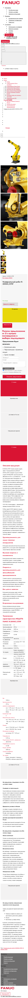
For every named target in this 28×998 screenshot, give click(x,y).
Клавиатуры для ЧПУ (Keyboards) (11, 99)
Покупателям (8, 8)
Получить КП (9, 35)
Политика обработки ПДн (15, 372)
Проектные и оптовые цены (15, 20)
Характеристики (14, 398)
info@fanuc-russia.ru (11, 38)
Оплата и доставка (13, 12)
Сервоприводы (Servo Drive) (13, 86)
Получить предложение (14, 377)
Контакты (11, 31)
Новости (11, 32)
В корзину (15, 309)
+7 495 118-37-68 (11, 37)
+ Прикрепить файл (8, 368)
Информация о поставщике (15, 27)
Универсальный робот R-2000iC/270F (13, 948)
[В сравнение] (12, 124)
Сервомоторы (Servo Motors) (13, 88)
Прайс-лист (11, 22)
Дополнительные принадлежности (11, 106)
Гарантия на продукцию (14, 14)
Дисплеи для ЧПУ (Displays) (12, 111)
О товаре (14, 382)
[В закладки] (12, 136)
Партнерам (7, 16)
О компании (8, 24)
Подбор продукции (13, 10)
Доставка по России (14, 414)
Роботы (8, 82)
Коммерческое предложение (16, 18)
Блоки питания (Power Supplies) (14, 91)
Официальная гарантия (14, 431)
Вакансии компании (13, 29)
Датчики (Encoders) (11, 104)
